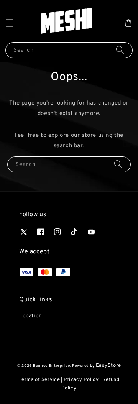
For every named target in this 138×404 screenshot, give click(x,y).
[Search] (120, 50)
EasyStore (108, 366)
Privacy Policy (81, 380)
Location (30, 316)
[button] (9, 23)
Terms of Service (39, 380)
